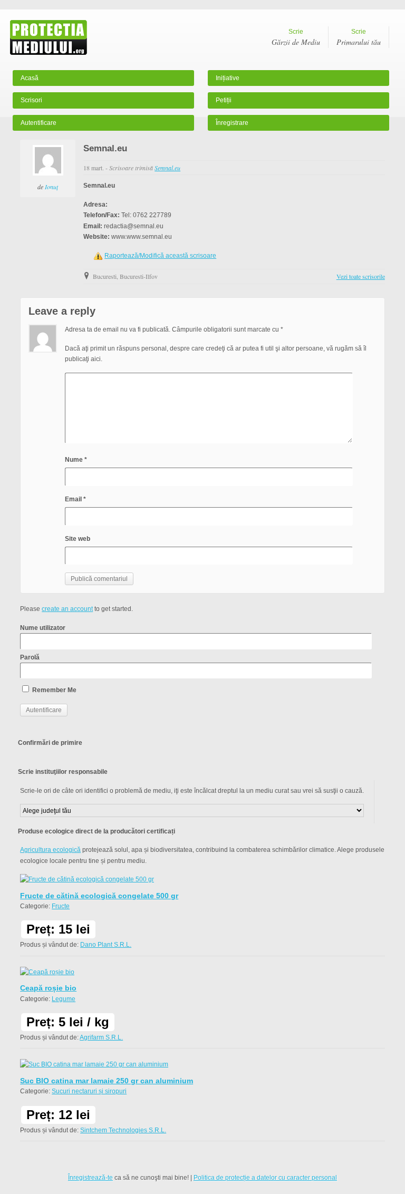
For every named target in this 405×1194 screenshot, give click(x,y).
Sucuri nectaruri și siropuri (89, 1091)
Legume (63, 999)
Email (75, 499)
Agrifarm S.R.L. (101, 1037)
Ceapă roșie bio (48, 988)
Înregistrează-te (90, 1177)
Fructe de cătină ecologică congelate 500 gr (99, 895)
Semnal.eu (167, 167)
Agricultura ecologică (50, 849)
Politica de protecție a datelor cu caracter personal (265, 1177)
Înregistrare (232, 123)
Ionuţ (51, 186)
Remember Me (53, 690)
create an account (67, 609)
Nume (76, 459)
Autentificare (38, 123)
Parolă (30, 657)
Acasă (29, 78)
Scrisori (31, 100)
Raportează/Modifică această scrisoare (160, 255)
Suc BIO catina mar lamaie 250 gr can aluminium (106, 1080)
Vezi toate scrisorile (360, 276)
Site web (77, 538)
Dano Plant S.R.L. (105, 944)
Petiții (224, 100)
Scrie (296, 37)
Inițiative (227, 78)
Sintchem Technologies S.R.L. (123, 1130)
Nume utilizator (42, 628)
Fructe (61, 906)
